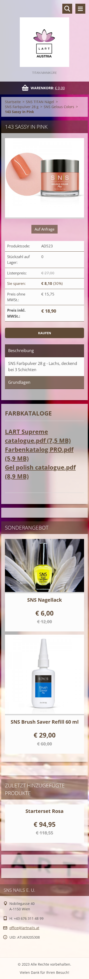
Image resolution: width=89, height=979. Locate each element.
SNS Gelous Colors (59, 106)
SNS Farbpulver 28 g (22, 106)
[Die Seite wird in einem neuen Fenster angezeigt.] (44, 178)
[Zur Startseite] (44, 35)
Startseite (13, 101)
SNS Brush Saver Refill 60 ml (45, 721)
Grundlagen (19, 382)
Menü (80, 9)
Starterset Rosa (44, 811)
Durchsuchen (67, 9)
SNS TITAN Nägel (40, 101)
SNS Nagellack (44, 599)
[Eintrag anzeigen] (44, 566)
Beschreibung (21, 350)
